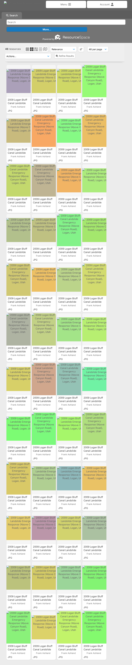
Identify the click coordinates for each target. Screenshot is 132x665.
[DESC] (81, 49)
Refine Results (66, 56)
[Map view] (45, 49)
